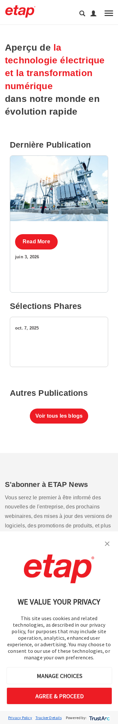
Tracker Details (48, 717)
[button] (107, 543)
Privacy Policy (20, 717)
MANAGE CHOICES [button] (59, 676)
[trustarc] (99, 717)
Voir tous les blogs (59, 416)
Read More (36, 241)
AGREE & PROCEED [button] (59, 696)
